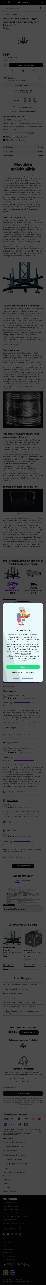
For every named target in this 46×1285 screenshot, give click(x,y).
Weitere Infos (31, 672)
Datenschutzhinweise (27, 678)
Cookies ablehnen (17, 672)
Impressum (16, 678)
